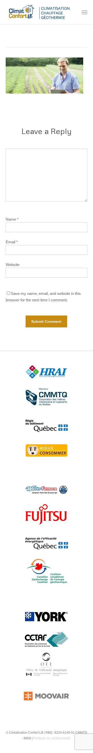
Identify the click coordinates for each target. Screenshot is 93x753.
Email (12, 242)
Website (12, 264)
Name (12, 219)
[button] (84, 12)
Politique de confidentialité (52, 738)
